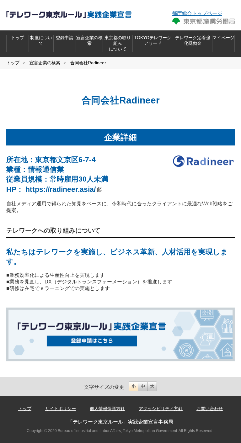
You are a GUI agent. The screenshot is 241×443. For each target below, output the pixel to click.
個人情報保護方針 (107, 408)
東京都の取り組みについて (117, 43)
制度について (41, 40)
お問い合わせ (209, 408)
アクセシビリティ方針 (161, 408)
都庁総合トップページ (197, 13)
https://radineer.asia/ (60, 189)
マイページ (223, 37)
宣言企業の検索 (89, 40)
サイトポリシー (60, 408)
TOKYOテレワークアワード (152, 40)
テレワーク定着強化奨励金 (192, 40)
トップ (17, 37)
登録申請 (64, 37)
